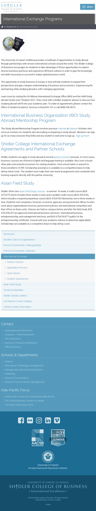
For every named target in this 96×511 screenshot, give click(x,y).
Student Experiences (17, 278)
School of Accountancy (17, 378)
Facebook (21, 420)
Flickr (30, 420)
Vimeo (57, 420)
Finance (9, 361)
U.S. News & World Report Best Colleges (58, 437)
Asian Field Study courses (32, 191)
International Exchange (28, 27)
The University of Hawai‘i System (48, 457)
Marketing (10, 373)
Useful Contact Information (17, 306)
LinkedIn (48, 420)
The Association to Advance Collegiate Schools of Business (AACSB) (38, 437)
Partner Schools (15, 262)
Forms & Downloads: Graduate (19, 250)
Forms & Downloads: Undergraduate (22, 245)
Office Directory (13, 347)
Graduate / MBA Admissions (19, 334)
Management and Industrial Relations (24, 369)
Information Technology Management (24, 365)
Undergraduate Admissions (18, 330)
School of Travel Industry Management (25, 382)
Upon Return (13, 273)
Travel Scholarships (13, 290)
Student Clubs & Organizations (19, 239)
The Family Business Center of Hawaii (24, 400)
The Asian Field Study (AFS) (19, 404)
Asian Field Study (12, 284)
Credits (48, 504)
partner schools (62, 157)
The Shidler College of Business (11, 7)
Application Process (17, 267)
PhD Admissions (13, 338)
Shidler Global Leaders (15, 295)
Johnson (73, 128)
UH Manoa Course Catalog (18, 301)
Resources (9, 234)
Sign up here (82, 135)
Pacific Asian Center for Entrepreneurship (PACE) (30, 396)
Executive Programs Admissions (21, 342)
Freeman (62, 128)
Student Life (11, 27)
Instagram (39, 420)
